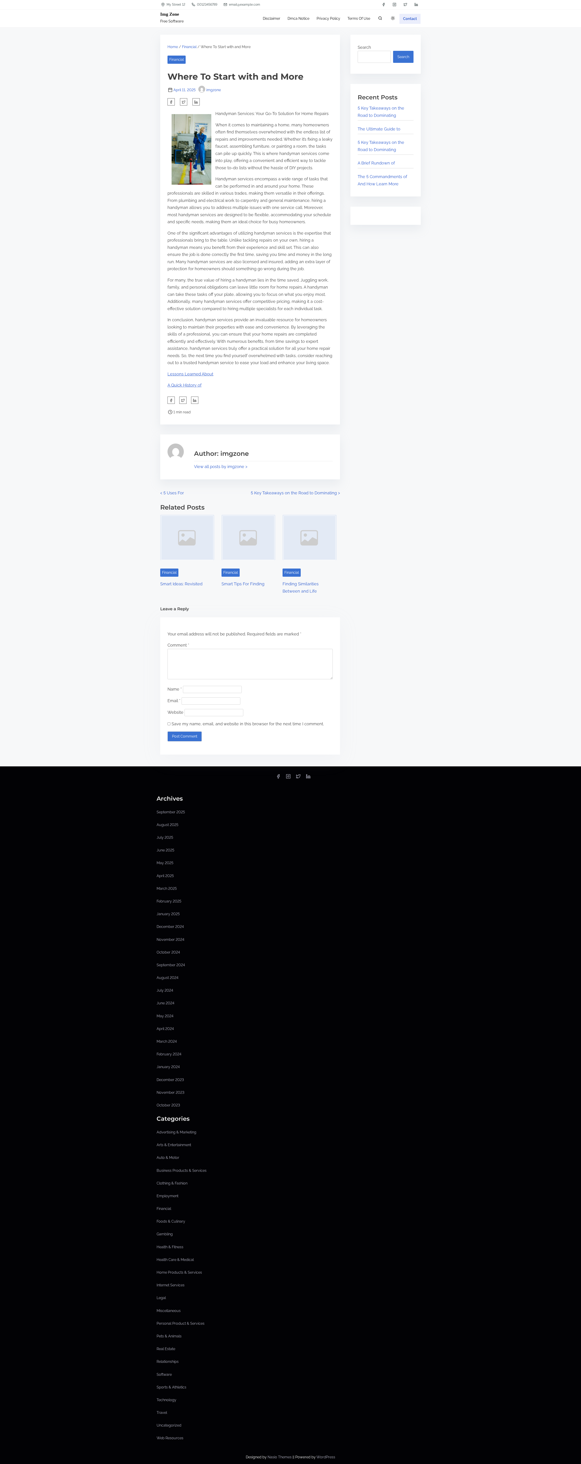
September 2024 (171, 965)
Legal (161, 1298)
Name (174, 689)
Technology (166, 1400)
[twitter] (405, 4)
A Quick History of (184, 385)
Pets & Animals (169, 1336)
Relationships (168, 1361)
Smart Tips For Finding (243, 583)
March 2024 (167, 1041)
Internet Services (171, 1285)
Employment (167, 1196)
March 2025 (167, 888)
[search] (380, 19)
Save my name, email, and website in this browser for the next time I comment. (248, 723)
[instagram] (394, 4)
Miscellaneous (169, 1311)
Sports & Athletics (171, 1387)
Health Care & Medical (175, 1260)
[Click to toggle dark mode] (393, 18)
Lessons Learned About (190, 374)
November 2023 (170, 1092)
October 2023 (168, 1105)
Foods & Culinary (171, 1221)
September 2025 (171, 812)
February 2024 (169, 1054)
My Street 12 (175, 4)
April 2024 (165, 1029)
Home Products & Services (179, 1272)
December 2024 (170, 927)
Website (175, 712)
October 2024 (168, 952)
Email (173, 700)
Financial (189, 47)
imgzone (213, 90)
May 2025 (165, 863)
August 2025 (167, 825)
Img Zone (169, 14)
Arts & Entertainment (174, 1145)
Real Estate (166, 1349)
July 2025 (165, 837)
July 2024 (165, 990)
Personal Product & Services (180, 1323)
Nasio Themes (280, 1457)
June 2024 (165, 1003)
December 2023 (170, 1080)
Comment (178, 645)
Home (172, 47)
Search (364, 47)
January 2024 (168, 1067)
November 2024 (170, 939)
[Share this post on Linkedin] (196, 101)
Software (164, 1374)
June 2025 (165, 850)
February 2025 (169, 901)
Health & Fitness (170, 1247)
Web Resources (170, 1438)
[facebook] (383, 4)
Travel (162, 1412)
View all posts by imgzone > (220, 466)
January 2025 (168, 914)
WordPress (325, 1457)
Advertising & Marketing (176, 1132)
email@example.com (244, 4)
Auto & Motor (168, 1157)
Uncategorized (169, 1425)
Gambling (165, 1234)
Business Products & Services (182, 1170)
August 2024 (167, 978)
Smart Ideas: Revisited (181, 583)
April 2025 (165, 876)
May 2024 (165, 1016)
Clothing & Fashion (172, 1183)
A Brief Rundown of (376, 163)
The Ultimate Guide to (379, 129)
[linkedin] (416, 4)
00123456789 (206, 4)
